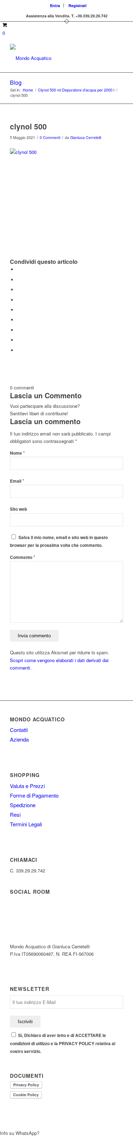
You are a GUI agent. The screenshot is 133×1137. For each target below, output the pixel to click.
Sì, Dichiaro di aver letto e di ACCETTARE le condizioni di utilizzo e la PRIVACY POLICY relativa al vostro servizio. (62, 1043)
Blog (16, 82)
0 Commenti (50, 137)
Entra (55, 5)
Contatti (19, 729)
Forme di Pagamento (34, 795)
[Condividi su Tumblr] (19, 319)
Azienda (19, 739)
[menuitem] (55, 5)
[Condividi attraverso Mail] (19, 350)
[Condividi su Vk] (19, 330)
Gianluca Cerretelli (85, 137)
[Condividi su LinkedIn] (19, 309)
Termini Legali (26, 824)
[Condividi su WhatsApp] (19, 289)
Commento (22, 557)
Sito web (18, 509)
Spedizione (22, 805)
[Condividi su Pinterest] (19, 299)
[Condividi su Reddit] (19, 340)
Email (17, 481)
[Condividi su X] (19, 279)
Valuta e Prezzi (27, 785)
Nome (17, 453)
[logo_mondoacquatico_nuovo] (55, 58)
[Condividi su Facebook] (19, 269)
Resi (15, 814)
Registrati (77, 5)
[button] (66, 1133)
